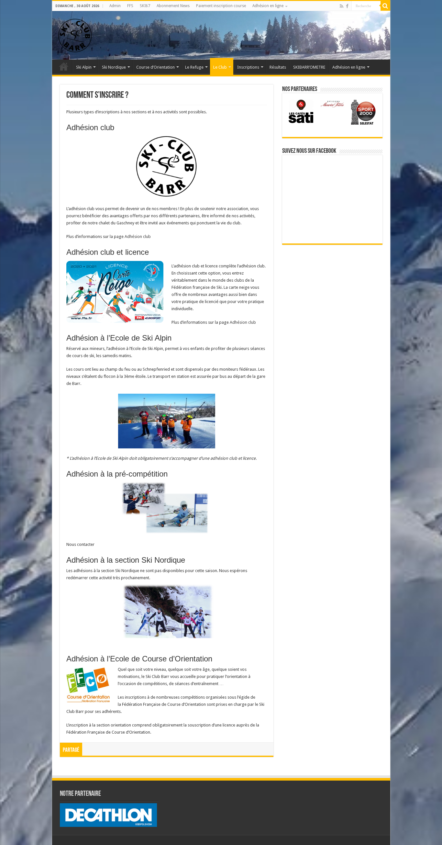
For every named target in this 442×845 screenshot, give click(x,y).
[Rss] (341, 6)
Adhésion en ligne (267, 6)
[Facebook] (347, 6)
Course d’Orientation (155, 67)
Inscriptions (248, 67)
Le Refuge (194, 67)
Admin (115, 6)
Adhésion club (138, 236)
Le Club (220, 67)
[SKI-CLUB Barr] (75, 34)
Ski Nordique (114, 67)
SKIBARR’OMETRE (309, 67)
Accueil (63, 66)
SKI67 (145, 6)
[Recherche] (385, 6)
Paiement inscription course (221, 6)
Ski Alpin (84, 67)
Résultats (278, 67)
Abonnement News (173, 6)
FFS (130, 6)
